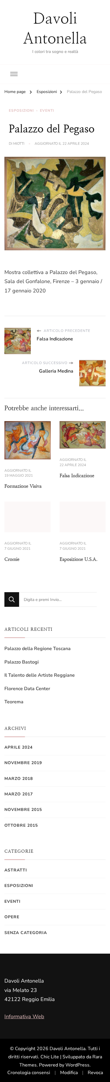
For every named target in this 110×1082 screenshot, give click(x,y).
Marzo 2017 (18, 794)
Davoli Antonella (67, 1048)
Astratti (15, 870)
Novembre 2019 (23, 763)
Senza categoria (25, 932)
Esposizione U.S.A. (78, 559)
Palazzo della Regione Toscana (37, 648)
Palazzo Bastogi (21, 662)
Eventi (47, 110)
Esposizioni (21, 110)
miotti (18, 143)
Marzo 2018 (18, 778)
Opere (11, 917)
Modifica (69, 1072)
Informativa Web (24, 1016)
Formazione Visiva (23, 486)
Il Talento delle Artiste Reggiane (39, 675)
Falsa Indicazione (77, 475)
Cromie (11, 559)
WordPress (77, 1065)
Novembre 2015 (23, 809)
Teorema (13, 702)
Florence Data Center (27, 688)
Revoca (95, 1072)
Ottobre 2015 (21, 825)
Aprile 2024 (18, 747)
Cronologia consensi (28, 1072)
